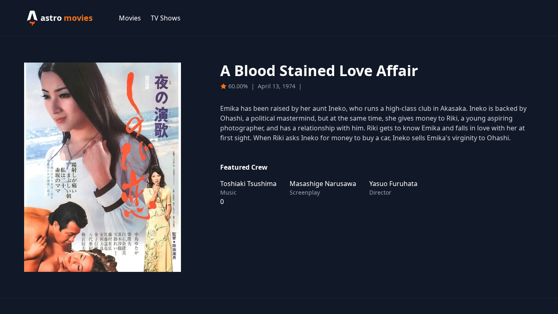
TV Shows (166, 17)
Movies (130, 17)
